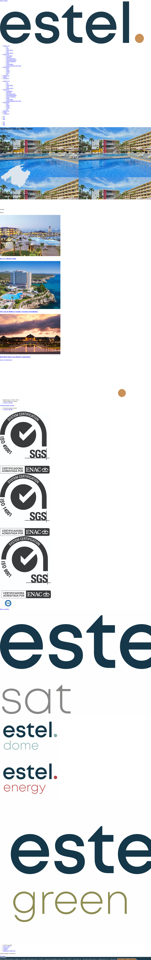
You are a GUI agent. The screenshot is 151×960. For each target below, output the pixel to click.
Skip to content (3, 0)
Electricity (8, 57)
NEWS (5, 77)
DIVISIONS (6, 67)
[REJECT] (136, 959)
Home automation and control (13, 65)
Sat (7, 74)
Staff (7, 48)
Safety (7, 63)
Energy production (11, 61)
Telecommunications (11, 60)
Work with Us (9, 53)
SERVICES (6, 54)
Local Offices (9, 50)
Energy (8, 71)
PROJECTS (6, 75)
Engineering (9, 56)
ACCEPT (120, 959)
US (7, 47)
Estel (7, 68)
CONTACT (6, 78)
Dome (7, 70)
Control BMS (9, 64)
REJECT (125, 959)
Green (7, 73)
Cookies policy (132, 959)
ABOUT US (6, 46)
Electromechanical (10, 58)
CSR (7, 51)
